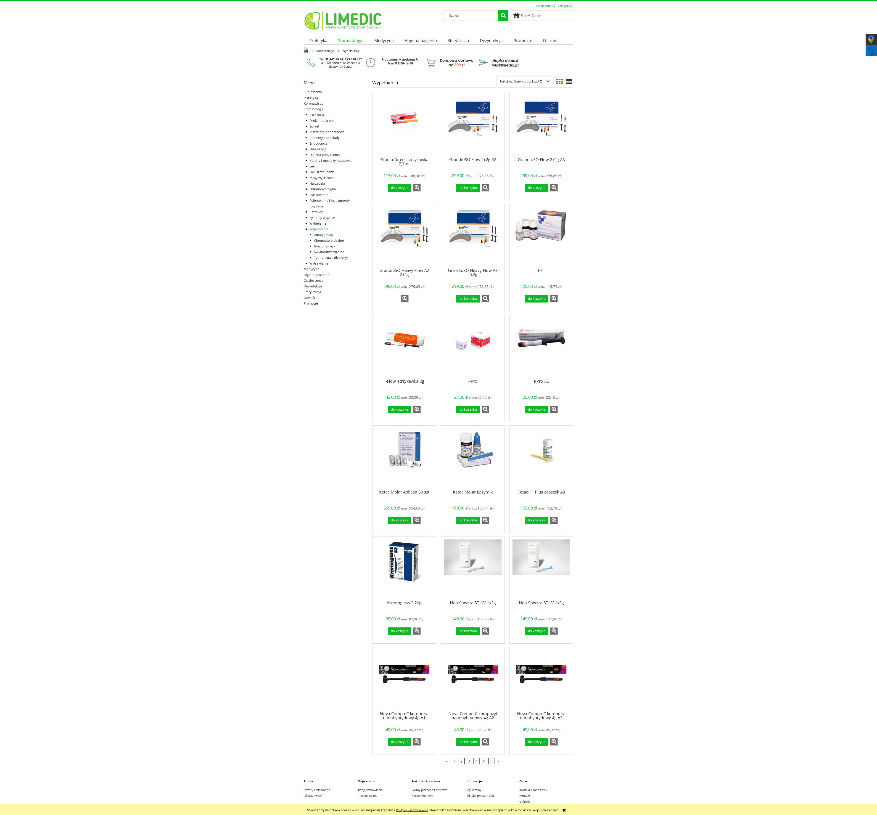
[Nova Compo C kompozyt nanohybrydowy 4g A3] (541, 678)
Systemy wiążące (322, 217)
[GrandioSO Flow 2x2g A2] (473, 124)
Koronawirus (313, 103)
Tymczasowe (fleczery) (331, 257)
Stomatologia (314, 109)
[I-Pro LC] (541, 346)
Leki (312, 166)
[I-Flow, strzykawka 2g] (404, 346)
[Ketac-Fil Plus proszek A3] (541, 457)
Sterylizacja (312, 292)
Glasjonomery (324, 246)
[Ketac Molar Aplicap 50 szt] (404, 457)
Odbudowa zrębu (322, 189)
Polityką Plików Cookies (412, 810)
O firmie (524, 801)
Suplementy (313, 92)
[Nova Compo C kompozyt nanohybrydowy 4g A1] (404, 678)
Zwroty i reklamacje (317, 790)
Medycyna (311, 269)
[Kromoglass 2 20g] (404, 568)
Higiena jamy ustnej (324, 155)
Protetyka (311, 98)
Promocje (311, 303)
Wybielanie (317, 223)
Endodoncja (318, 143)
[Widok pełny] (569, 81)
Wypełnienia (318, 229)
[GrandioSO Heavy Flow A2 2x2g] (404, 235)
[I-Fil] (541, 235)
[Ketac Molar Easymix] (473, 457)
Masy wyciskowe (321, 177)
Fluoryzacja (318, 149)
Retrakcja (316, 212)
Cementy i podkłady (324, 137)
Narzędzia (317, 183)
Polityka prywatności (479, 796)
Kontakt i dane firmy (533, 790)
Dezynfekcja (313, 286)
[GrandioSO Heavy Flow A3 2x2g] (473, 235)
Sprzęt (314, 126)
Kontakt (524, 796)
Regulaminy (473, 790)
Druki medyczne (321, 120)
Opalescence (313, 280)
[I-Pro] (473, 346)
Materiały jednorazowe (326, 132)
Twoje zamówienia (370, 790)
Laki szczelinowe (322, 172)
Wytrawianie (318, 263)
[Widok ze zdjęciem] (559, 81)
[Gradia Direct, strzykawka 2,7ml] (404, 124)
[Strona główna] (343, 20)
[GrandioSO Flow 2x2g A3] (541, 124)
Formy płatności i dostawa (429, 790)
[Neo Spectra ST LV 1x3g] (541, 568)
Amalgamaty (323, 235)
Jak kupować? (313, 796)
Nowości (310, 297)
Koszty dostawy (422, 796)
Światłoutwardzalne (329, 252)
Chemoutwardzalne (329, 240)
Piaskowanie (318, 195)
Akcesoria (316, 115)
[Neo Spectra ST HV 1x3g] (473, 568)
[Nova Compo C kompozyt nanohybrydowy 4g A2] (473, 678)
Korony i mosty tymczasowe (330, 160)
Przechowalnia (367, 796)
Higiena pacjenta (317, 275)
